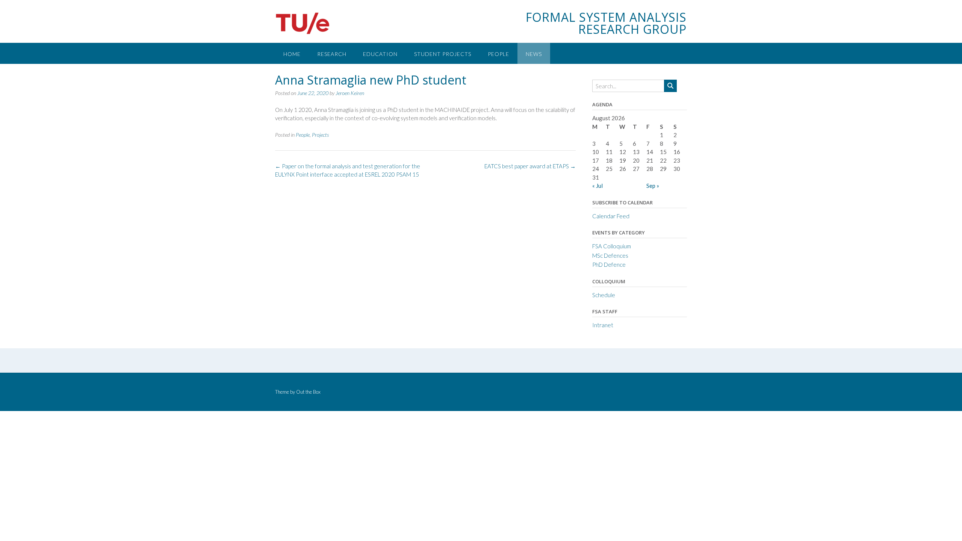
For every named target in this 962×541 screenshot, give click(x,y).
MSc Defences (610, 255)
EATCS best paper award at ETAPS (530, 166)
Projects (320, 134)
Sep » (652, 185)
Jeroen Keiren (350, 93)
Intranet (602, 325)
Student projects (442, 54)
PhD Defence (609, 264)
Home (292, 54)
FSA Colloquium (611, 246)
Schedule (603, 295)
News (534, 54)
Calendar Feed (610, 216)
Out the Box (308, 392)
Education (380, 54)
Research (331, 54)
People (498, 54)
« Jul (597, 185)
